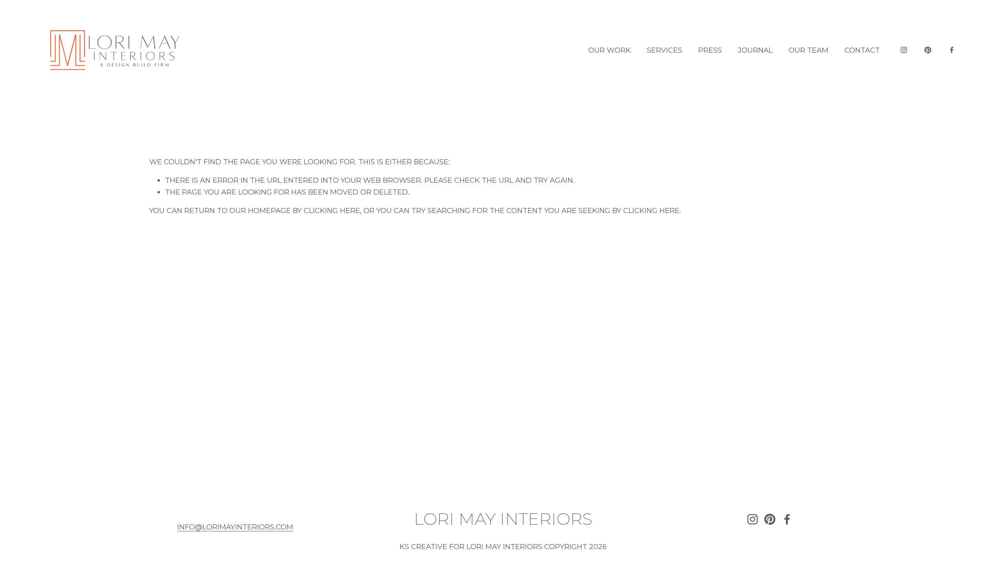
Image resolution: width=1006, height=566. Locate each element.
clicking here (332, 210)
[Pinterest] (928, 50)
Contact (862, 50)
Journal (755, 50)
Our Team (808, 50)
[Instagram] (904, 50)
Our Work (609, 50)
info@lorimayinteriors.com (235, 526)
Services (664, 50)
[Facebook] (952, 50)
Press (710, 50)
